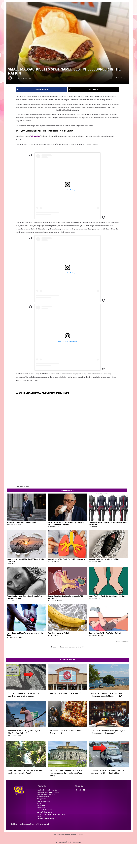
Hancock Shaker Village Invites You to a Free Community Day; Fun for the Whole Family (66, 773)
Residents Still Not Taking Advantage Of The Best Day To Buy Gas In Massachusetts (24, 733)
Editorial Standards (43, 796)
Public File (40, 794)
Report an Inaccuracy (43, 801)
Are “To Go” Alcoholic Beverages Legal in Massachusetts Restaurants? (108, 731)
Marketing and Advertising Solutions (48, 792)
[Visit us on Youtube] (85, 790)
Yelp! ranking (35, 136)
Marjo (14, 78)
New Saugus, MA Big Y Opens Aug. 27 (65, 693)
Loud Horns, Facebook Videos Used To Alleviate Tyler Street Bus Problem (107, 771)
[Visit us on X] (81, 790)
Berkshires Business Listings (45, 818)
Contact (39, 816)
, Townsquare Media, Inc (29, 824)
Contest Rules (41, 805)
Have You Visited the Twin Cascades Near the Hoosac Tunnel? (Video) (25, 771)
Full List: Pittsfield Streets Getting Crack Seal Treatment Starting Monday (24, 694)
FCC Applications (42, 799)
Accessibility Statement (44, 810)
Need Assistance (49, 794)
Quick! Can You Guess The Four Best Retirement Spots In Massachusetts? (106, 694)
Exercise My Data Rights (44, 812)
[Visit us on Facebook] (77, 790)
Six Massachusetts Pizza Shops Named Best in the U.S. (66, 731)
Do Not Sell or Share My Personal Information (51, 814)
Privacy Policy (41, 807)
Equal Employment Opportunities (47, 790)
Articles (26, 486)
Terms (39, 803)
